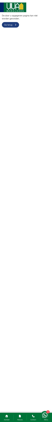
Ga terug (9, 25)
